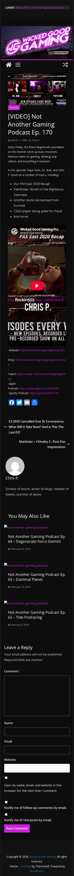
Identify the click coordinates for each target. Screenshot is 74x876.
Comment (12, 671)
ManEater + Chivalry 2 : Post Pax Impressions (42, 444)
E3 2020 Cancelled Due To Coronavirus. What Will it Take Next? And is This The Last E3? (36, 426)
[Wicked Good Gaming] (37, 29)
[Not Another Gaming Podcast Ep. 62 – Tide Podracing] (26, 603)
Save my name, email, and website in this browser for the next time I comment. (33, 788)
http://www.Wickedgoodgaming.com (42, 350)
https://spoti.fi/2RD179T (44, 393)
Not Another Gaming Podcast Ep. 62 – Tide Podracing (37, 615)
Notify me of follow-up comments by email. (35, 808)
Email (8, 741)
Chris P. (36, 140)
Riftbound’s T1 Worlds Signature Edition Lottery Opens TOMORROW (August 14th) (41, 9)
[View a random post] (65, 64)
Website (10, 760)
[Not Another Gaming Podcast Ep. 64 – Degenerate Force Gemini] (26, 527)
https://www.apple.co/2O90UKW (39, 388)
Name (8, 723)
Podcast (13, 107)
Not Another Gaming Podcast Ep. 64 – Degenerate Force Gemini (37, 539)
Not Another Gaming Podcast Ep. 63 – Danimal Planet (37, 577)
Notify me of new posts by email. (28, 820)
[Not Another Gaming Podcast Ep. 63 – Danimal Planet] (26, 565)
